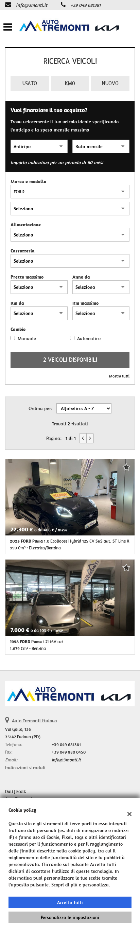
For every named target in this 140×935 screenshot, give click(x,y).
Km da (17, 303)
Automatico (89, 338)
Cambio (18, 329)
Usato (29, 83)
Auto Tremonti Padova (34, 721)
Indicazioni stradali (25, 767)
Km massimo (85, 303)
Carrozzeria (23, 251)
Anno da (81, 277)
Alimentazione (26, 225)
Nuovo (110, 83)
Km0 (70, 83)
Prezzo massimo (27, 277)
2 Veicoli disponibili (70, 360)
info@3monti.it (31, 5)
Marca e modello (28, 181)
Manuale (26, 338)
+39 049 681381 (85, 5)
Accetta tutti (70, 902)
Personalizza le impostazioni (70, 917)
